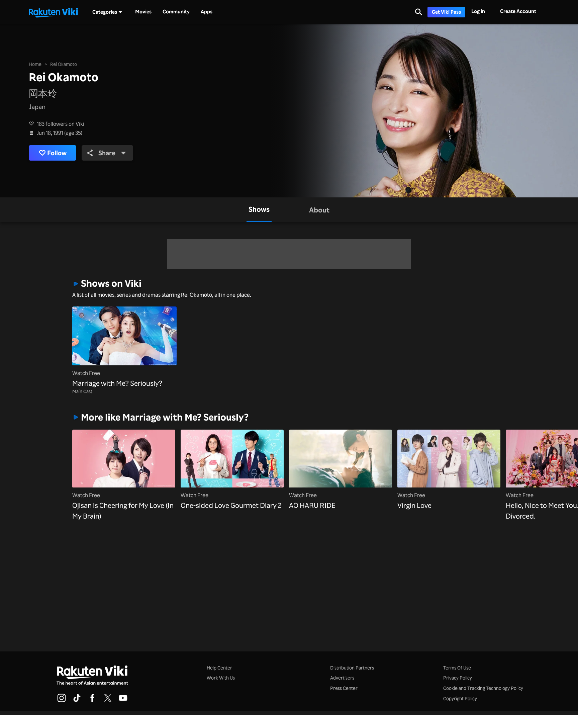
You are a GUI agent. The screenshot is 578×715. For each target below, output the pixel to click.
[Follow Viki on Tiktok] (77, 701)
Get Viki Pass (446, 12)
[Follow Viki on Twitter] (108, 701)
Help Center (219, 668)
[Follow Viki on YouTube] (123, 701)
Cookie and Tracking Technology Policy (483, 688)
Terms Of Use (457, 668)
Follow (57, 153)
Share (106, 153)
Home (35, 64)
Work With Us (221, 678)
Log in (478, 11)
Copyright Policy (460, 698)
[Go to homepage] (53, 12)
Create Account (518, 11)
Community (176, 12)
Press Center (344, 688)
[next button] (493, 465)
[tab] (259, 209)
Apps (206, 12)
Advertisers (342, 678)
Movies (143, 12)
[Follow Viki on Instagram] (62, 701)
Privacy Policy (457, 678)
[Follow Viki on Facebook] (92, 701)
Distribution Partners (352, 668)
